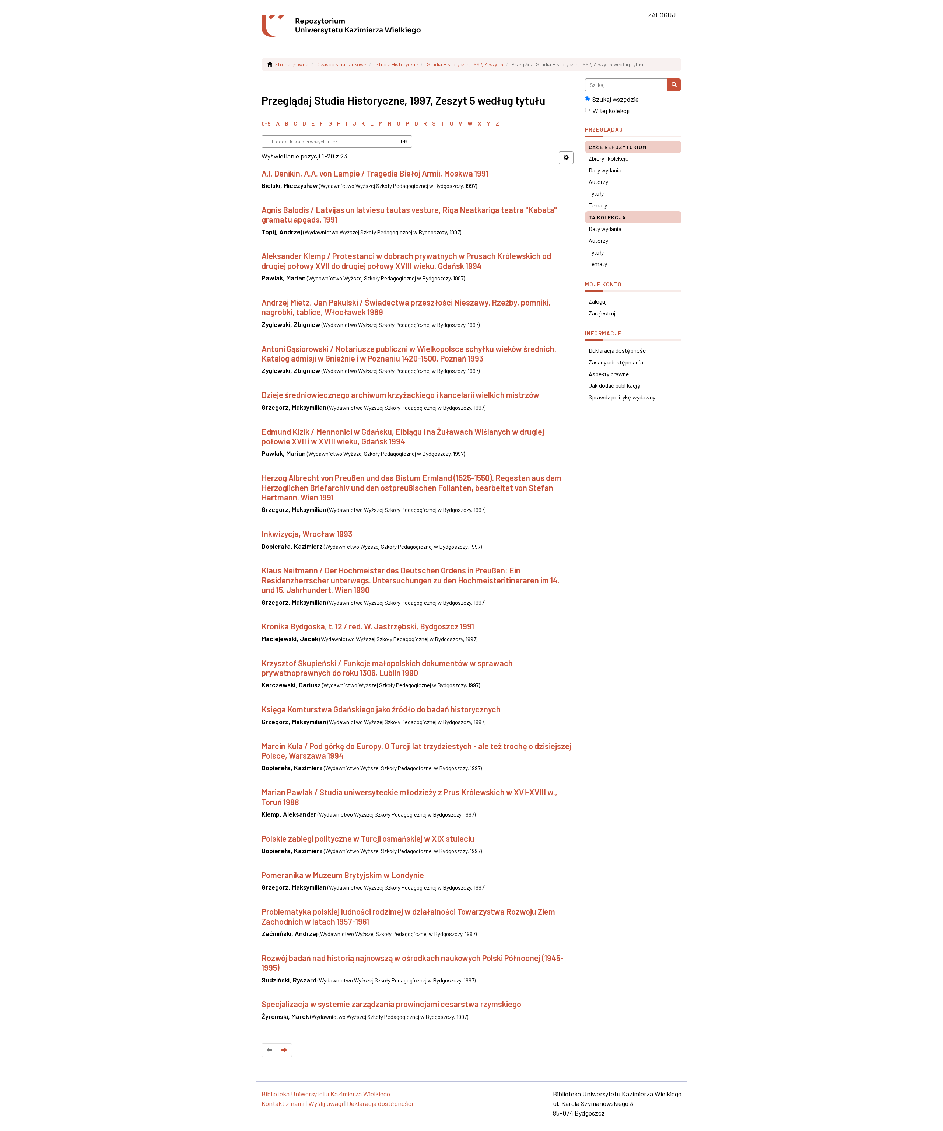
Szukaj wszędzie (615, 99)
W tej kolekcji (611, 111)
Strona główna (291, 64)
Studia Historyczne (396, 64)
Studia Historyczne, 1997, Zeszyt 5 (465, 64)
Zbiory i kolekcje (608, 158)
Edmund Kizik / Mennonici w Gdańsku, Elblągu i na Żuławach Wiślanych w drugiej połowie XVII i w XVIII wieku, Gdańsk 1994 (403, 436)
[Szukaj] (674, 84)
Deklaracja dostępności (618, 350)
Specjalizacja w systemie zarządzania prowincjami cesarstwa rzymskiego (391, 1004)
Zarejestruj (602, 313)
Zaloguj (598, 301)
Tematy (598, 205)
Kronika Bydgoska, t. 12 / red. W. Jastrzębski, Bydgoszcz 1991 (368, 626)
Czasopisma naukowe (342, 64)
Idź (404, 141)
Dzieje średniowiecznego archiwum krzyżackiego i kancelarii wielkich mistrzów (400, 394)
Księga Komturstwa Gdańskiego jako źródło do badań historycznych (381, 709)
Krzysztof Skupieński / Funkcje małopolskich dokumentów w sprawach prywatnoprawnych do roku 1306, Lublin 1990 (387, 667)
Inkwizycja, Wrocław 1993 (307, 533)
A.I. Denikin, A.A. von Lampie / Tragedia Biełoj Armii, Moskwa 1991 (375, 173)
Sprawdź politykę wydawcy (622, 397)
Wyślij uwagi (325, 1103)
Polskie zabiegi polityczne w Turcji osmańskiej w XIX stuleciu (368, 838)
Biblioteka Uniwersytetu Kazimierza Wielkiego (326, 1094)
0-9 (266, 123)
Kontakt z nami (283, 1103)
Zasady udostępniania (616, 362)
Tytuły (596, 193)
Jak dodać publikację (615, 385)
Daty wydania (605, 170)
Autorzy (598, 181)
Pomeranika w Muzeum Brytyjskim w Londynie (343, 875)
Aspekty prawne (609, 373)
